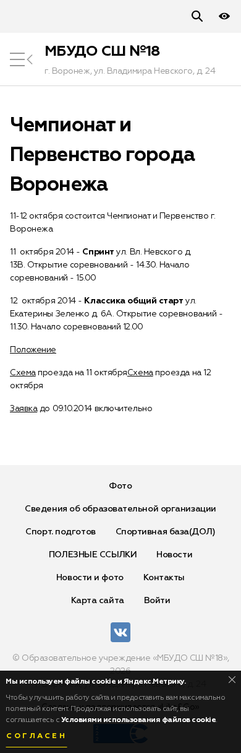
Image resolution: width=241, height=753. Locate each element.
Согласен (36, 736)
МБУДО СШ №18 (102, 51)
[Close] (232, 679)
